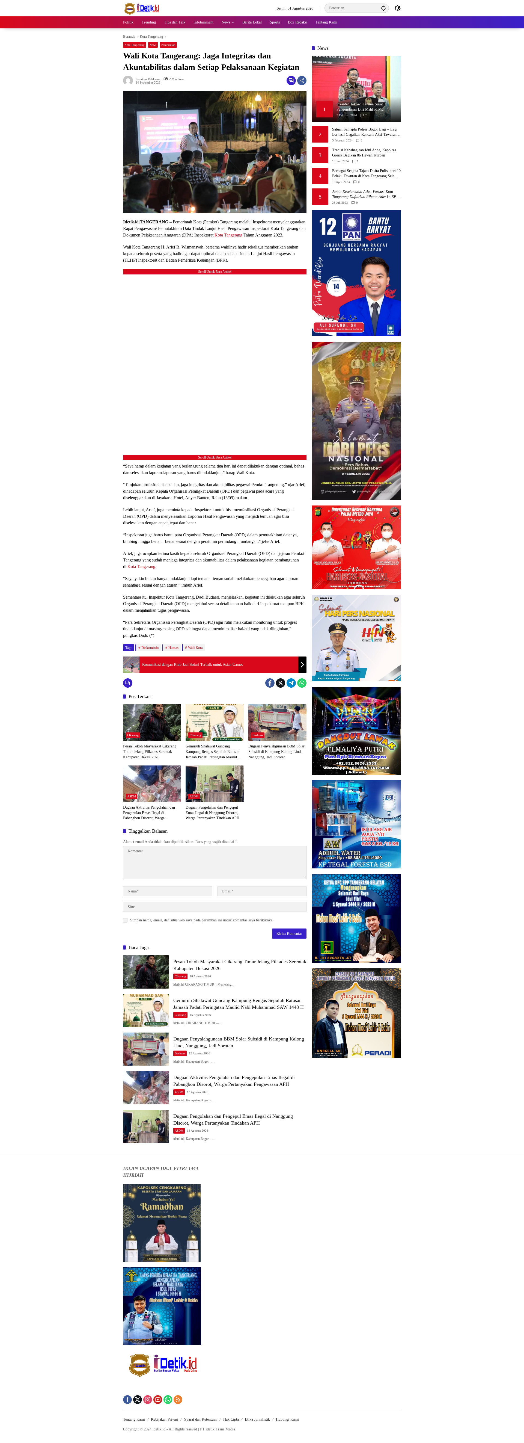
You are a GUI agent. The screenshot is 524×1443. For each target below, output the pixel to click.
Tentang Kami (134, 1419)
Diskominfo (150, 648)
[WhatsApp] (301, 683)
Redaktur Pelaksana (148, 79)
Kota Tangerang (134, 44)
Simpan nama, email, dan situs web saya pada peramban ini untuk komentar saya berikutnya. (201, 920)
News (153, 44)
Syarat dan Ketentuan (200, 1419)
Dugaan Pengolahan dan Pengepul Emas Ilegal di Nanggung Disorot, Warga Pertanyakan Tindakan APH (212, 812)
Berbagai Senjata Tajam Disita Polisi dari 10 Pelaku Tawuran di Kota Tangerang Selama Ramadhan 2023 (366, 174)
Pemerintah (168, 44)
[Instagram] (147, 1399)
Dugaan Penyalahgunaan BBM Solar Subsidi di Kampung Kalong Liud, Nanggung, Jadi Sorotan (276, 751)
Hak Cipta (231, 1419)
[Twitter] (280, 683)
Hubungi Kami (287, 1419)
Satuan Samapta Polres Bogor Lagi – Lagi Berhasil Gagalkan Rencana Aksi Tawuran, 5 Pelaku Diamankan (366, 132)
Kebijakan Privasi (164, 1419)
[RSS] (178, 1399)
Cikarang (133, 735)
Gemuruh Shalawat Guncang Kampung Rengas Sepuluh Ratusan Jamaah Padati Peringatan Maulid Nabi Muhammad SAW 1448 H (212, 752)
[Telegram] (291, 683)
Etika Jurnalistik (257, 1419)
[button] (383, 8)
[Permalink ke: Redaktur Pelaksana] (129, 80)
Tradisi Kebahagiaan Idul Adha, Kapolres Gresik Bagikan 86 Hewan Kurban (364, 153)
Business (257, 735)
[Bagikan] (301, 80)
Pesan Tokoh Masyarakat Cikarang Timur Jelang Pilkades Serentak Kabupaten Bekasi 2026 (149, 751)
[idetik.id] (142, 8)
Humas (173, 648)
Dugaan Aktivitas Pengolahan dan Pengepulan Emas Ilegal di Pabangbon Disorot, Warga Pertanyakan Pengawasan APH (149, 813)
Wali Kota (195, 648)
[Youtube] (157, 1399)
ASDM (131, 796)
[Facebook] (270, 683)
